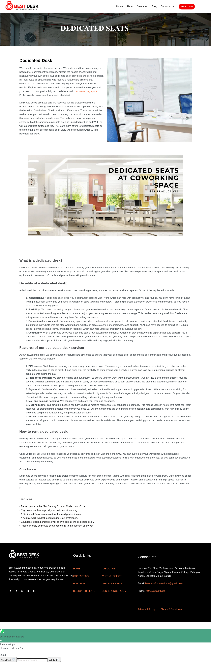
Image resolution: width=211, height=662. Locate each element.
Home (119, 6)
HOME (76, 568)
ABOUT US (109, 568)
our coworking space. (86, 91)
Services (142, 6)
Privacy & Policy (147, 609)
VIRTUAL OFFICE (112, 576)
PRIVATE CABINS (112, 583)
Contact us (167, 6)
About (130, 6)
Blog (154, 6)
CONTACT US (81, 576)
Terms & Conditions (171, 609)
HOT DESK (79, 583)
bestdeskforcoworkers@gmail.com (164, 583)
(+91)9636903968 (155, 591)
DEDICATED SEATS (84, 591)
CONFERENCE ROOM (114, 591)
